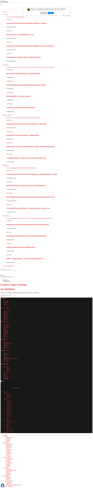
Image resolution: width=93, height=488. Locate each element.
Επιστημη (5, 336)
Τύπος (4, 335)
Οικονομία (5, 329)
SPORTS (5, 432)
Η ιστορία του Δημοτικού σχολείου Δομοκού (20, 107)
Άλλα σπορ (6, 377)
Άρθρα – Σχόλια (7, 115)
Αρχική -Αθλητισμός (8, 266)
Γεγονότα (5, 14)
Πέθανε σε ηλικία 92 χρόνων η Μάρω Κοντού (20, 247)
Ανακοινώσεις (6, 314)
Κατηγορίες (6, 64)
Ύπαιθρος (5, 331)
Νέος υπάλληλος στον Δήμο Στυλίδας (18, 96)
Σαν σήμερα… (6, 357)
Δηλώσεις (5, 317)
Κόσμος (5, 305)
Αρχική (5, 11)
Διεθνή (8, 371)
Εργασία (5, 332)
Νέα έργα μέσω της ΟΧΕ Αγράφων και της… (20, 34)
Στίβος (4, 374)
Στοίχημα (5, 378)
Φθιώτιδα (5, 302)
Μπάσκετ (5, 372)
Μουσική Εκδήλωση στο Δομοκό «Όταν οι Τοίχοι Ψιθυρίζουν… (26, 185)
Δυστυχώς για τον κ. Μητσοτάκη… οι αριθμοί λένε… (23, 135)
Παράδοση (6, 347)
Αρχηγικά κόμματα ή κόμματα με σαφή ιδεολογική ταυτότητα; (26, 124)
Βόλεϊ (4, 373)
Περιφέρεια (9, 19)
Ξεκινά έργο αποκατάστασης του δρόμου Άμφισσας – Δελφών (26, 23)
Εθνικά (8, 369)
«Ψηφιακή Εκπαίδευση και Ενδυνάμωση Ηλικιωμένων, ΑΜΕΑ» (26, 85)
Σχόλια (5, 318)
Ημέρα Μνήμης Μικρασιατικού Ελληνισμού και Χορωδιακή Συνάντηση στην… (30, 197)
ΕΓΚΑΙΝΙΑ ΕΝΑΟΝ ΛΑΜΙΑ (10, 358)
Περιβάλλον (6, 333)
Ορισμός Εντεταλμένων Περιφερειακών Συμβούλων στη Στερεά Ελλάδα (29, 46)
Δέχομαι (51, 13)
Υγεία (4, 328)
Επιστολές (5, 312)
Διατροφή (5, 361)
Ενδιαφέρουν (6, 215)
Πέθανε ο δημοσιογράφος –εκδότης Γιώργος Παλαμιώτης (24, 258)
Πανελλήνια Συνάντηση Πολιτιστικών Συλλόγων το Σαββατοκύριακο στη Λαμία (31, 174)
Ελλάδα (5, 303)
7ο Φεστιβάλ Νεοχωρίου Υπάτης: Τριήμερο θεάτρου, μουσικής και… (28, 208)
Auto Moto (6, 376)
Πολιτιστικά (9, 170)
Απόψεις (5, 316)
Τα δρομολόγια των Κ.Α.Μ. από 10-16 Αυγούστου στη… (23, 57)
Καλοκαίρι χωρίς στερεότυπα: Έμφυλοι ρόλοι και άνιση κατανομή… (28, 224)
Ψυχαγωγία (6, 344)
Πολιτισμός (6, 165)
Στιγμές (5, 313)
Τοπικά (8, 368)
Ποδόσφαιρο (6, 367)
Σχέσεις (5, 356)
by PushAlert (67, 15)
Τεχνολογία (6, 359)
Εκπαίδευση (6, 327)
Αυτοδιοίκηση (9, 69)
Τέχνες (5, 346)
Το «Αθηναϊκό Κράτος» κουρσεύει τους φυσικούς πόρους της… (26, 158)
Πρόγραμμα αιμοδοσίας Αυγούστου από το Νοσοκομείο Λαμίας (26, 236)
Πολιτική (5, 326)
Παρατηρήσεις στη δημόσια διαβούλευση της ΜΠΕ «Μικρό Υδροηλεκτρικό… (30, 146)
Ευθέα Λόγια (9, 120)
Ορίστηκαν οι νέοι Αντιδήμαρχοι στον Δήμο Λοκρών (23, 73)
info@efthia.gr (15, 388)
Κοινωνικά (8, 220)
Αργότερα (43, 13)
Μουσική (5, 354)
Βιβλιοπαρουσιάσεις (8, 343)
